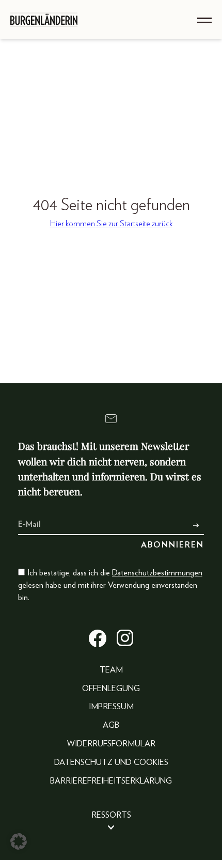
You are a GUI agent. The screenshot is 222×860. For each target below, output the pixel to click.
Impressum (111, 706)
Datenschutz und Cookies (111, 762)
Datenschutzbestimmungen (157, 573)
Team (111, 670)
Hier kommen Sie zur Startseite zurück (111, 224)
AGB (111, 725)
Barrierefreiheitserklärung (111, 781)
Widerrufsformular (111, 744)
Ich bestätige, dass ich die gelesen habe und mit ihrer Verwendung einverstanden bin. (110, 585)
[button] (18, 841)
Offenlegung (111, 688)
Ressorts (111, 815)
